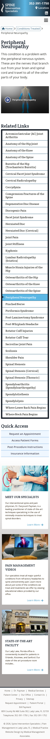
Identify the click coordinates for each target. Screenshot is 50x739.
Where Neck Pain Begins (22, 414)
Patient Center (11, 694)
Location (43, 7)
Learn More (33, 524)
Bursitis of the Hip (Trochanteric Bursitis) (21, 165)
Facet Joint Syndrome (19, 217)
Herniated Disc (15, 224)
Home (8, 28)
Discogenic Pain (16, 210)
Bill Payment (25, 707)
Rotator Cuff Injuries (19, 331)
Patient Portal (36, 703)
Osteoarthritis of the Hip (22, 277)
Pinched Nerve (15, 304)
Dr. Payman (19, 690)
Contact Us (39, 694)
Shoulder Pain (15, 357)
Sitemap (30, 699)
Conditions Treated (28, 28)
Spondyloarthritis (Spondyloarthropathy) (21, 385)
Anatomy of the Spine (19, 157)
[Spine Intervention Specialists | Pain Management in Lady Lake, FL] (10, 8)
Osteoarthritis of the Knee (23, 284)
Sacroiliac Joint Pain (19, 344)
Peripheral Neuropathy (21, 297)
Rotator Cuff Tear (17, 337)
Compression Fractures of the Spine (25, 195)
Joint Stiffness (15, 244)
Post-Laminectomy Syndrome (25, 317)
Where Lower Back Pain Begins (26, 407)
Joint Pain (12, 237)
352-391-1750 (39, 3)
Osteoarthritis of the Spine (23, 290)
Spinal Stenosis (15, 364)
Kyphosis (11, 250)
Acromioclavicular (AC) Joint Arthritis (24, 135)
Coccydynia (13, 187)
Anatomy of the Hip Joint (22, 144)
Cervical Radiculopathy (21, 180)
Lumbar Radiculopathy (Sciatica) (21, 258)
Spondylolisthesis (17, 394)
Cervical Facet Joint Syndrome (25, 174)
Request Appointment (15, 703)
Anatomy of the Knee (19, 150)
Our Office (26, 694)
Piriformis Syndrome (20, 311)
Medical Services (36, 690)
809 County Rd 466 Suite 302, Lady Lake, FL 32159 (25, 711)
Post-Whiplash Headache (22, 324)
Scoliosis (11, 351)
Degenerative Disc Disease (22, 204)
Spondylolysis (15, 401)
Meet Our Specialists (22, 497)
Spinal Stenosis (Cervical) (22, 371)
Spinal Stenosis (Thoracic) (22, 377)
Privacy (19, 699)
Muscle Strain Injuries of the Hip (24, 269)
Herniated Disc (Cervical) (22, 230)
